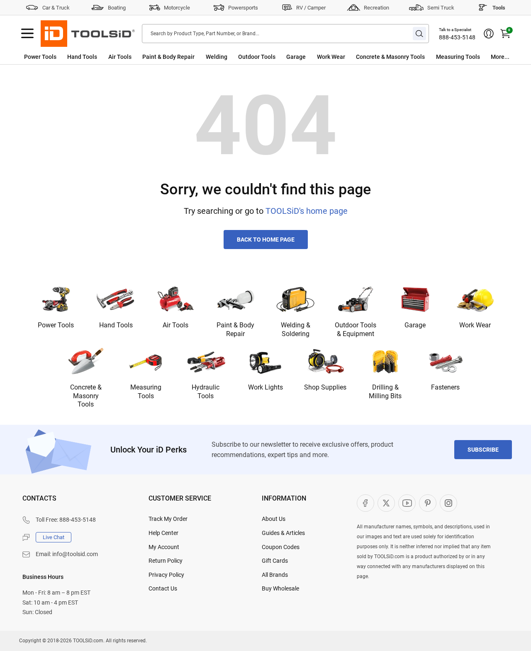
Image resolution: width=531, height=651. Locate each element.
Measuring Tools (458, 56)
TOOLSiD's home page (307, 211)
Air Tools (120, 56)
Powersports (243, 8)
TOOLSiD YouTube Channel (407, 503)
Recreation (376, 8)
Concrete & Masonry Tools (390, 56)
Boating (117, 8)
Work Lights (265, 387)
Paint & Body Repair (168, 56)
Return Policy (166, 560)
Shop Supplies (325, 387)
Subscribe (483, 449)
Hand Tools (82, 56)
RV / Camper (311, 8)
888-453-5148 (457, 37)
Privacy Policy (166, 574)
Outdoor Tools (256, 56)
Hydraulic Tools (205, 391)
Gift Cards (275, 560)
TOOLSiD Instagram (448, 503)
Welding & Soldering (295, 329)
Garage (296, 56)
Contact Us (163, 588)
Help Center (163, 533)
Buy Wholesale (280, 588)
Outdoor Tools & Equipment (355, 329)
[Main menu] (27, 34)
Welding (216, 56)
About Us (273, 518)
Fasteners (445, 387)
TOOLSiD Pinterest (427, 503)
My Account (164, 547)
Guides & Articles (283, 533)
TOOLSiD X (386, 503)
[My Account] (488, 34)
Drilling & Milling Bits (385, 391)
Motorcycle (177, 8)
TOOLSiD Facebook (365, 503)
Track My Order (168, 518)
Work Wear (331, 56)
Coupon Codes (281, 547)
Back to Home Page (266, 239)
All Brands (275, 574)
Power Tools (40, 56)
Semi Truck (440, 8)
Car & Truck (56, 8)
